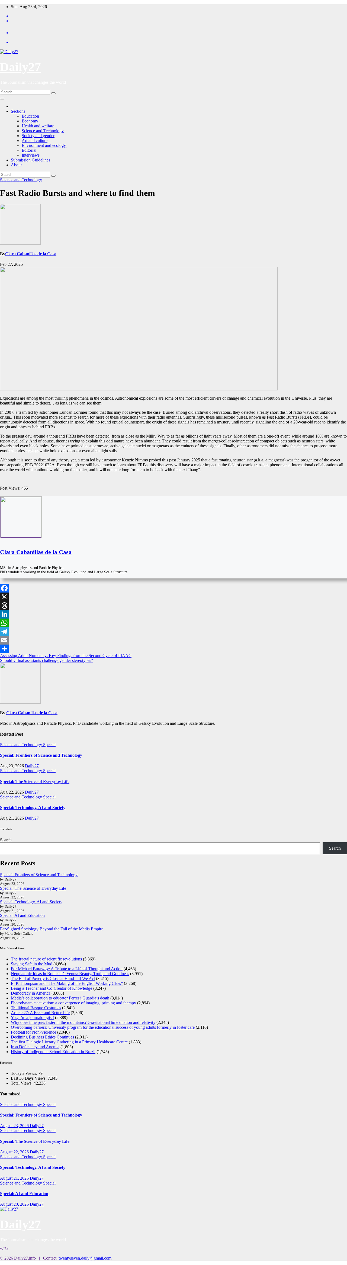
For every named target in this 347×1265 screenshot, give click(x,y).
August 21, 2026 (15, 1178)
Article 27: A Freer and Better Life (40, 1012)
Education (30, 116)
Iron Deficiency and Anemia (35, 1046)
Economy (30, 121)
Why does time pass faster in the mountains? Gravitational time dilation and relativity (83, 1022)
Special (49, 744)
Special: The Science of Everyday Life (34, 781)
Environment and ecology (44, 145)
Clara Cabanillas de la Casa (30, 253)
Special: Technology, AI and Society (32, 807)
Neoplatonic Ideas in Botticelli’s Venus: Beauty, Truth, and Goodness (70, 973)
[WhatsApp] (173, 623)
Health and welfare (38, 126)
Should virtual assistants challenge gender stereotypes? (46, 660)
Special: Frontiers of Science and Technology (41, 755)
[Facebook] (173, 588)
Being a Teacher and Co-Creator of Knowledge (51, 988)
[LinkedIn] (173, 614)
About (16, 165)
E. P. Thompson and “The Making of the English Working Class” (67, 983)
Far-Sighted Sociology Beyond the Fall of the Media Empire (51, 929)
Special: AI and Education (22, 915)
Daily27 (20, 67)
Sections (18, 111)
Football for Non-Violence (33, 1032)
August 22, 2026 (15, 1152)
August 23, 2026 (15, 1125)
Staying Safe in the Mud (31, 964)
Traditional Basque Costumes (36, 1007)
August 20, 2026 (15, 1204)
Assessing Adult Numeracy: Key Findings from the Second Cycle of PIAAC (65, 655)
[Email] (173, 640)
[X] (173, 597)
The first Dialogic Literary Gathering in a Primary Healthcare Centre (69, 1042)
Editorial (29, 150)
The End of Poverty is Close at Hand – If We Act (53, 978)
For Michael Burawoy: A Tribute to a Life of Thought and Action (67, 968)
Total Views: (22, 1083)
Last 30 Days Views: (29, 1078)
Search (6, 839)
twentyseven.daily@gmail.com (85, 1258)
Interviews (31, 155)
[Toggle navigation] (2, 98)
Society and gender (38, 135)
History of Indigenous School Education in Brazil (53, 1051)
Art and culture (34, 140)
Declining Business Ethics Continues (42, 1037)
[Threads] (173, 605)
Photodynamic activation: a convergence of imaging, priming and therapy (73, 1003)
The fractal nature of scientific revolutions (46, 959)
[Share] (173, 649)
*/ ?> (4, 1249)
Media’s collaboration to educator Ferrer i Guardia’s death (60, 998)
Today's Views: (24, 1073)
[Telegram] (173, 631)
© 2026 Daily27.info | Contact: (29, 1258)
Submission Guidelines (30, 160)
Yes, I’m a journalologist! (32, 1017)
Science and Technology (43, 130)
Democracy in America (30, 993)
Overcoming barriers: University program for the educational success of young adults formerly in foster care (103, 1027)
